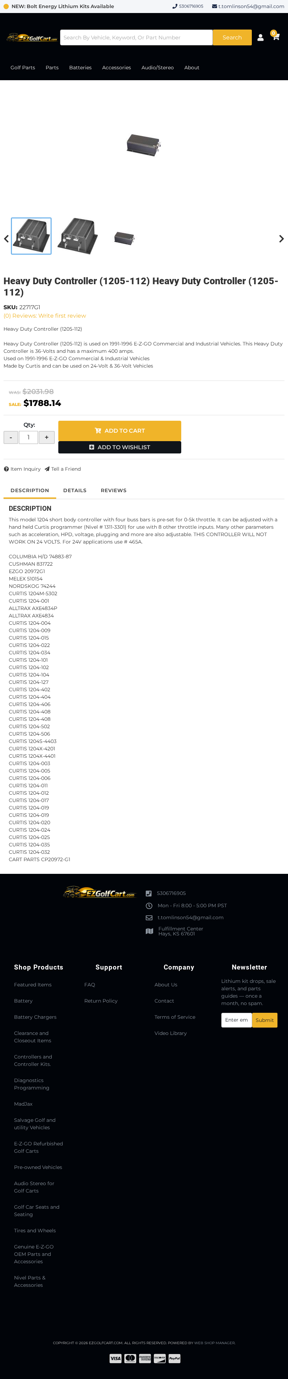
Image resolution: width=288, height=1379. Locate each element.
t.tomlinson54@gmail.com (251, 6)
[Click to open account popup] (260, 38)
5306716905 (171, 893)
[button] (156, 37)
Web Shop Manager (214, 1343)
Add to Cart (125, 430)
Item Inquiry (26, 469)
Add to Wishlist (124, 447)
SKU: (11, 307)
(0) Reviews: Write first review (45, 315)
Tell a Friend (66, 469)
